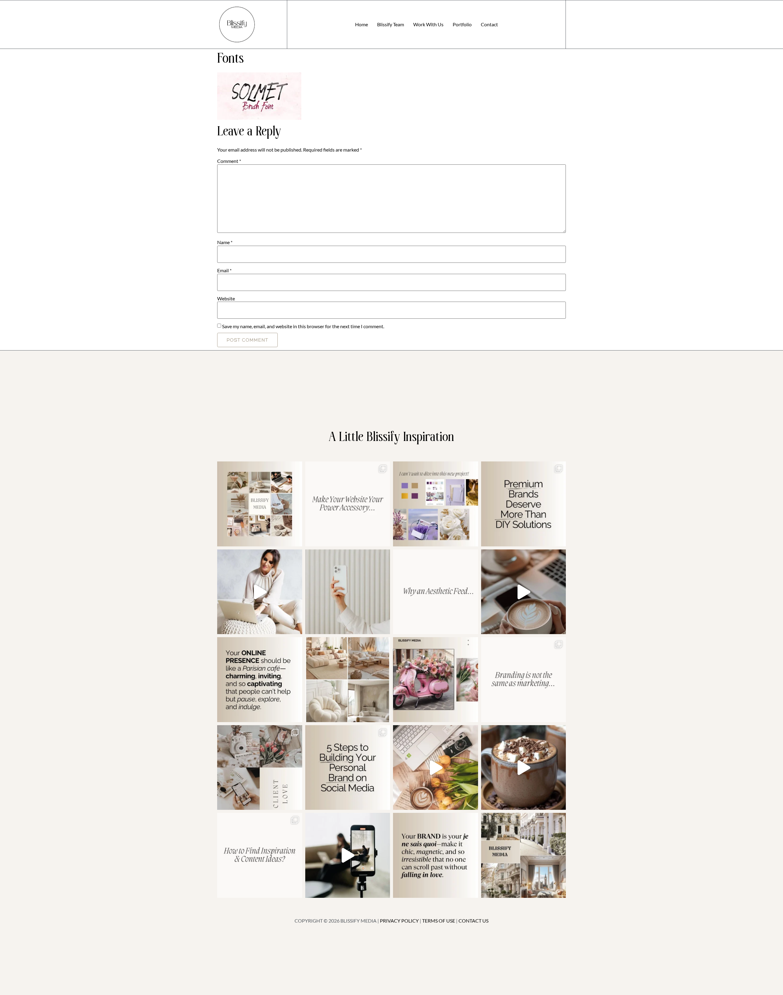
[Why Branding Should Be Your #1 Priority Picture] (347, 855)
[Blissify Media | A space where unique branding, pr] (523, 503)
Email (224, 270)
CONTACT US (473, 920)
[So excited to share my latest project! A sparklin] (347, 591)
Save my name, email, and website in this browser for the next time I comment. (303, 326)
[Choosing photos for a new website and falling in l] (347, 679)
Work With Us (428, 24)
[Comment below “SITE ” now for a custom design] (347, 503)
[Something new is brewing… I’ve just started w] (435, 679)
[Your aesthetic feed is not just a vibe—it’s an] (435, 591)
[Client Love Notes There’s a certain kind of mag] (259, 767)
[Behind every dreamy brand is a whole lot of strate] (523, 767)
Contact (489, 24)
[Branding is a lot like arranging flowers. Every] (435, 767)
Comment (229, 161)
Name (224, 242)
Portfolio (462, 24)
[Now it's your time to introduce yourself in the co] (259, 591)
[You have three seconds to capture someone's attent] (259, 503)
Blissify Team (390, 24)
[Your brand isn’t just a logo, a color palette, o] (435, 855)
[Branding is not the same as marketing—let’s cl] (523, 679)
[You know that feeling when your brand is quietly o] (435, 503)
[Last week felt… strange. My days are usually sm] (523, 591)
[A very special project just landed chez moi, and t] (523, 855)
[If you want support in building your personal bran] (347, 767)
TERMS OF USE (438, 920)
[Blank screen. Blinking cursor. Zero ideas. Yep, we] (259, 855)
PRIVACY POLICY (399, 920)
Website (226, 298)
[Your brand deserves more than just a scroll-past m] (259, 679)
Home (361, 24)
